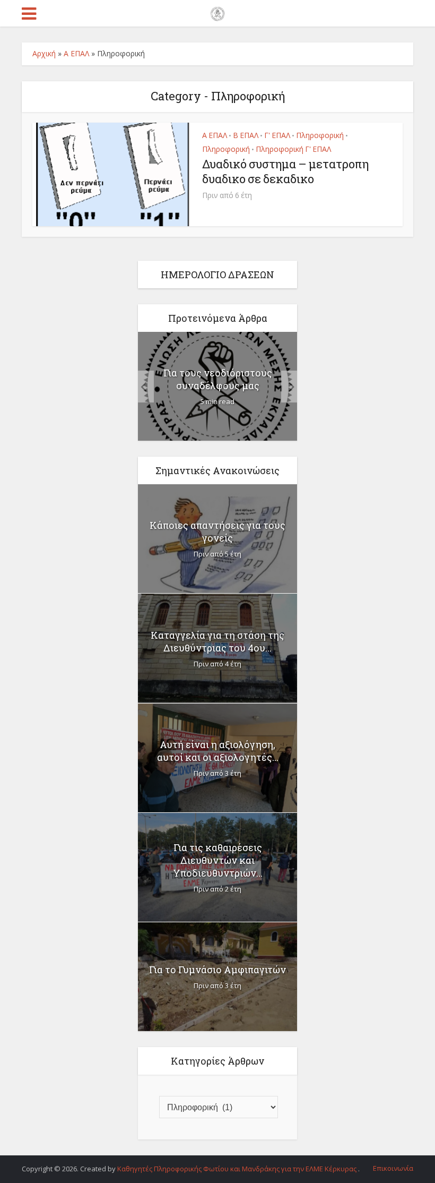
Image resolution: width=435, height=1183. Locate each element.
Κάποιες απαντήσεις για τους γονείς (217, 531)
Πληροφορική (320, 135)
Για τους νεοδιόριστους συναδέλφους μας (217, 379)
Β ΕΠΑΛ (245, 135)
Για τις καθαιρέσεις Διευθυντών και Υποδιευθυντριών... (218, 860)
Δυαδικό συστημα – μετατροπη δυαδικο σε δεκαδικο (285, 171)
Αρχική (44, 53)
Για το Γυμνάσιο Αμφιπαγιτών (217, 969)
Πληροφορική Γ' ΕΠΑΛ (293, 149)
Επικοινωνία (393, 1168)
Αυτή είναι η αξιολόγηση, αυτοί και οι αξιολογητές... (218, 751)
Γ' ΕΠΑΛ (277, 135)
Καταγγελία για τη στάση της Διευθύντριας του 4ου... (217, 641)
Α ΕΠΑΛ (76, 53)
